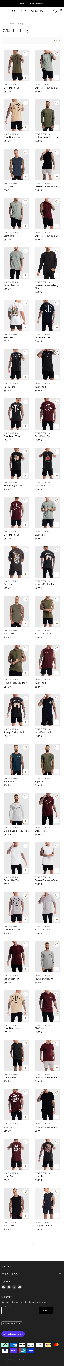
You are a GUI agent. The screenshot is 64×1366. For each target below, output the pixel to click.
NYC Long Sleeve (44, 979)
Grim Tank (40, 1176)
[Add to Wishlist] (25, 53)
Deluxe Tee (41, 830)
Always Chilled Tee (45, 584)
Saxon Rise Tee (11, 285)
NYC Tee (39, 1028)
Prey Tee (8, 337)
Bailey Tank (9, 387)
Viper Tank (9, 1176)
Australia (10, 1323)
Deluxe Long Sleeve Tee (47, 137)
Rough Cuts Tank (44, 1225)
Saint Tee (40, 534)
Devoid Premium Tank (46, 87)
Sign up (46, 1310)
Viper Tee (40, 781)
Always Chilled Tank (14, 732)
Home (4, 23)
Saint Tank (9, 236)
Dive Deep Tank (12, 87)
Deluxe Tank (10, 1077)
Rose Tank (40, 485)
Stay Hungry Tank (13, 485)
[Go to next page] (46, 1242)
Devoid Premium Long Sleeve (46, 287)
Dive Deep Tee (42, 337)
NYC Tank (9, 186)
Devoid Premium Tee (46, 1077)
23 (40, 1242)
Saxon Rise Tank (43, 633)
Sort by (57, 40)
